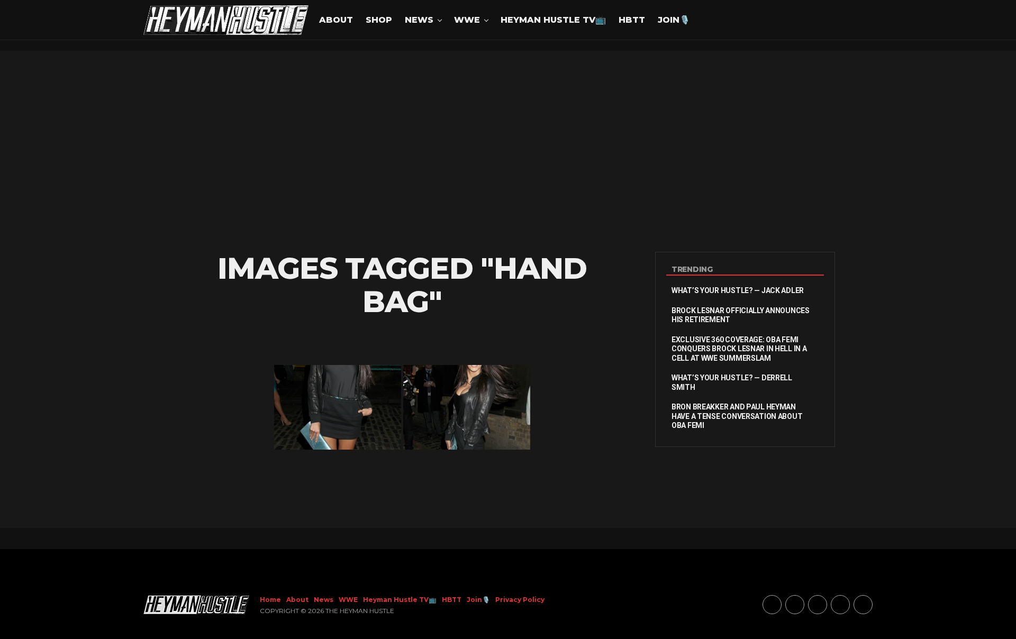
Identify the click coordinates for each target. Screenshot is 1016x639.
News (419, 20)
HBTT (632, 20)
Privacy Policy (520, 600)
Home (270, 600)
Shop (379, 20)
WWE (467, 20)
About (336, 20)
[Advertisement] (508, 151)
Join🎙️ (674, 20)
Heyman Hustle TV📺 (553, 20)
